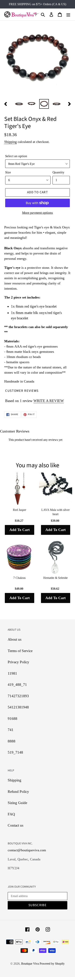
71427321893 (18, 696)
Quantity (58, 172)
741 (10, 730)
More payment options (37, 213)
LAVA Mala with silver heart (55, 512)
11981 (12, 673)
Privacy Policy (18, 662)
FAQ (11, 814)
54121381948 (18, 707)
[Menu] (68, 14)
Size (8, 172)
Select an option (16, 156)
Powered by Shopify (52, 963)
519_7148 (15, 752)
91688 (12, 719)
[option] (19, 104)
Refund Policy (18, 792)
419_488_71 (17, 685)
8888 (11, 741)
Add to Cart (19, 530)
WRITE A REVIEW (48, 401)
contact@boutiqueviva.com (27, 850)
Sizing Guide (17, 803)
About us (14, 639)
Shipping (10, 142)
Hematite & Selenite (55, 577)
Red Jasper (19, 509)
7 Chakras (19, 577)
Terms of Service (20, 651)
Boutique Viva (30, 963)
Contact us (15, 825)
